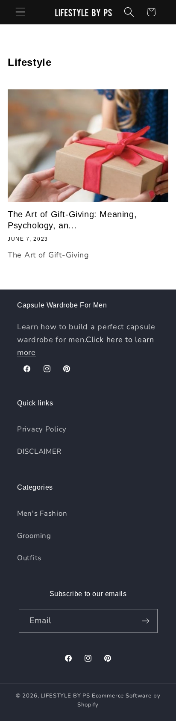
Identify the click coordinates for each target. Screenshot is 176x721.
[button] (20, 12)
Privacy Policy (42, 429)
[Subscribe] (146, 621)
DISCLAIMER (39, 451)
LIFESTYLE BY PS (65, 696)
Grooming (34, 536)
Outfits (29, 558)
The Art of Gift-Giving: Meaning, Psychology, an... (72, 220)
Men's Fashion (42, 513)
